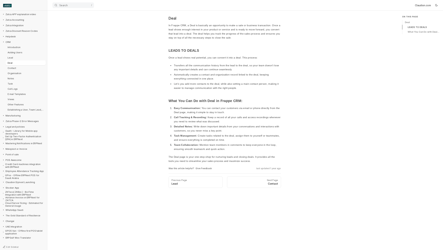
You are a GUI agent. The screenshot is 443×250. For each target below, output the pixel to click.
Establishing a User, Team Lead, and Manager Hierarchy (27, 109)
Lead (10, 57)
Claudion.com (423, 5)
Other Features (16, 104)
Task (10, 83)
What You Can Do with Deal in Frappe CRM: (424, 31)
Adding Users (15, 52)
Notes (11, 78)
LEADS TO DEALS (417, 27)
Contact (12, 68)
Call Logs (13, 88)
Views (11, 99)
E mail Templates (17, 94)
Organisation (14, 73)
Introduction (14, 47)
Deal (10, 62)
